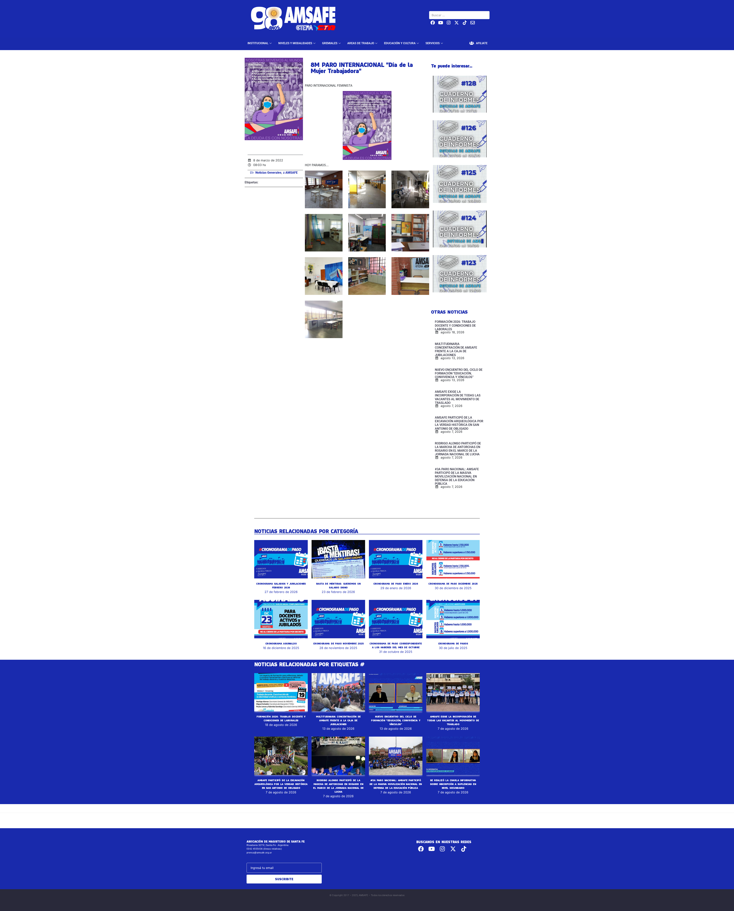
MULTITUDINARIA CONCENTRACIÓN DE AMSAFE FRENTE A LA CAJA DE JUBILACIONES (338, 720)
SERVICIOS (432, 43)
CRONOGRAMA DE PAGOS (453, 643)
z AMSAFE (290, 172)
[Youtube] (440, 22)
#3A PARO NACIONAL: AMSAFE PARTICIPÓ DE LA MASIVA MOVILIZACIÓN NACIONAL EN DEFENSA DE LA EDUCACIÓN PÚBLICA (395, 784)
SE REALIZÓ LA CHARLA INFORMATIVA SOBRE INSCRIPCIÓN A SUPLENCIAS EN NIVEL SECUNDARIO (453, 784)
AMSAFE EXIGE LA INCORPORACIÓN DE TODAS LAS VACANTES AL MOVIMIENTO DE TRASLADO (453, 720)
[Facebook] (432, 22)
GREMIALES (329, 43)
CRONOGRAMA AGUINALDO (281, 643)
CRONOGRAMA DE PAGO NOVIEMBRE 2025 (338, 643)
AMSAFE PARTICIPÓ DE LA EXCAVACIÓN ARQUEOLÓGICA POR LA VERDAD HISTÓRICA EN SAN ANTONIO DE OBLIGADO (280, 784)
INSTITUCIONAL (258, 43)
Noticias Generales (268, 172)
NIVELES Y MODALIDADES (295, 43)
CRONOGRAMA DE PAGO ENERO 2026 (395, 583)
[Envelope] (472, 22)
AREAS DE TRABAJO (360, 43)
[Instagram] (448, 22)
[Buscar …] (459, 15)
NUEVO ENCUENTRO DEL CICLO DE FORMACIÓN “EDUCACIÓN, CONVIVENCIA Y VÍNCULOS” (395, 720)
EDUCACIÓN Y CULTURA (400, 43)
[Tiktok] (464, 22)
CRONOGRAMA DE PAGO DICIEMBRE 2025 (452, 583)
